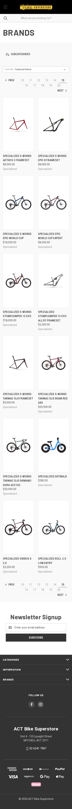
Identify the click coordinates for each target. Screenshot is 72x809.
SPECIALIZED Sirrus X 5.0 (17, 561)
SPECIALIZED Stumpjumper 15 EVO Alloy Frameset (52, 316)
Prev (11, 80)
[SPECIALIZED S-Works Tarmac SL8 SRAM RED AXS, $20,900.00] (53, 362)
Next (60, 90)
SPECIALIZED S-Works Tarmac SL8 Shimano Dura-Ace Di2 (17, 481)
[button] (36, 54)
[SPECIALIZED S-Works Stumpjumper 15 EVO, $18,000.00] (18, 280)
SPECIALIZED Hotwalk (52, 476)
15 (62, 80)
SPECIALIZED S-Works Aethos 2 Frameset (17, 158)
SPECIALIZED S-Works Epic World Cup (17, 236)
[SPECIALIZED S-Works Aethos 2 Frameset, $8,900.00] (18, 124)
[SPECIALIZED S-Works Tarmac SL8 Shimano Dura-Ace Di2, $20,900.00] (18, 445)
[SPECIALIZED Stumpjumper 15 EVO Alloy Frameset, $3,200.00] (53, 280)
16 (26, 85)
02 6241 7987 (37, 748)
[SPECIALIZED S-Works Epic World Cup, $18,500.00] (18, 202)
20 (58, 85)
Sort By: (9, 69)
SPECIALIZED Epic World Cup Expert (50, 236)
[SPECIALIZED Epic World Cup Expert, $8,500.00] (53, 202)
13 (46, 80)
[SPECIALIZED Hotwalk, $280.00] (53, 445)
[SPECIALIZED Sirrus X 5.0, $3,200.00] (18, 527)
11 (30, 80)
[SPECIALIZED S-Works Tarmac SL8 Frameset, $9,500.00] (18, 362)
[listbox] (41, 69)
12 (38, 80)
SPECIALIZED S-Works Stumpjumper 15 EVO (17, 314)
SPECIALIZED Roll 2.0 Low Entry (52, 561)
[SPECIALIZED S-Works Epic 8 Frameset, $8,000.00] (53, 124)
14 (54, 80)
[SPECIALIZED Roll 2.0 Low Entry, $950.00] (53, 527)
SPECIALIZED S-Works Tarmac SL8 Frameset (18, 396)
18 (42, 85)
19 (50, 85)
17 (34, 85)
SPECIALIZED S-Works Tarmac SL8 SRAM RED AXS (53, 398)
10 (22, 80)
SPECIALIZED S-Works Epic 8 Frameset (52, 158)
